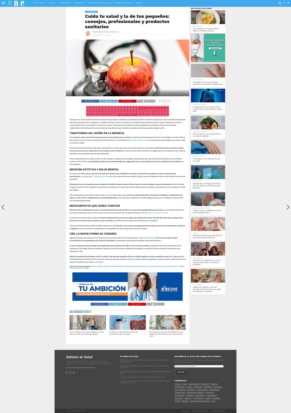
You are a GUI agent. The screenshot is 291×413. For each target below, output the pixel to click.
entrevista (205, 384)
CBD (93, 266)
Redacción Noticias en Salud (106, 32)
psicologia (191, 390)
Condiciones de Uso (218, 411)
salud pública (202, 390)
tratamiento (211, 395)
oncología (210, 393)
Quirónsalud (214, 390)
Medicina (185, 401)
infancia (107, 266)
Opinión (138, 3)
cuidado (99, 266)
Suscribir (180, 372)
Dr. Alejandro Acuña (99, 176)
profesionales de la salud (200, 401)
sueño (181, 266)
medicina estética (132, 266)
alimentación (180, 393)
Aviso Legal (186, 411)
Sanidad (52, 3)
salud (163, 266)
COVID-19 (214, 384)
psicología (218, 387)
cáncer (189, 387)
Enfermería (208, 387)
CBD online (150, 238)
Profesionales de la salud (98, 3)
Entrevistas (79, 3)
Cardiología (179, 395)
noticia (178, 384)
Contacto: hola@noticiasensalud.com (80, 368)
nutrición (197, 387)
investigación (194, 384)
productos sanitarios (150, 266)
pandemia (189, 395)
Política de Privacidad (200, 411)
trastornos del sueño (79, 268)
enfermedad (199, 395)
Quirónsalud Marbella (195, 393)
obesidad (216, 398)
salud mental (172, 266)
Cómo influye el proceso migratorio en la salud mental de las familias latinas (87, 333)
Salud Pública (39, 3)
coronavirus (180, 387)
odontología (198, 398)
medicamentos (118, 266)
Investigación (65, 3)
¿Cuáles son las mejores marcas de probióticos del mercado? (123, 333)
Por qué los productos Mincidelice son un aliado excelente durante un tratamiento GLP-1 (166, 334)
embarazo (179, 398)
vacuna (208, 398)
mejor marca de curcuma (157, 213)
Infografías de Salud (123, 3)
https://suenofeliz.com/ (137, 140)
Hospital (188, 398)
